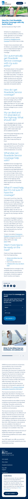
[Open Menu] (25, 3)
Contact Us (5, 472)
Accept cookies (10, 493)
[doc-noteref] (16, 74)
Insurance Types (8, 305)
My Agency (19, 3)
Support (4, 469)
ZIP (5, 310)
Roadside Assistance (7, 465)
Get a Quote (5, 459)
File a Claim (5, 462)
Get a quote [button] (9, 318)
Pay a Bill (4, 467)
